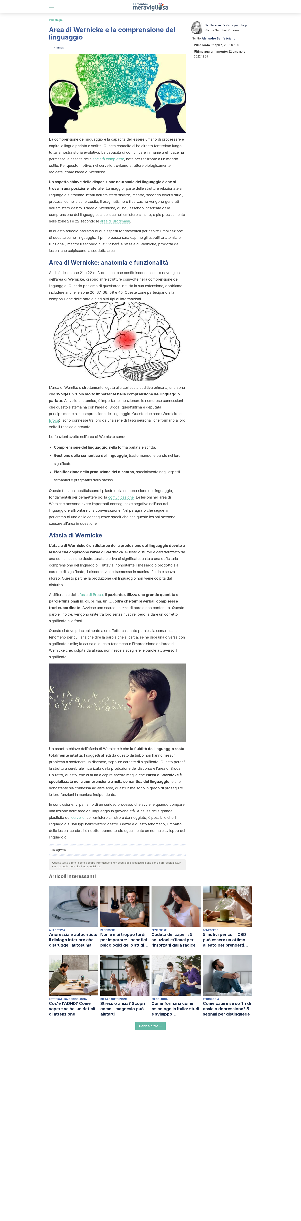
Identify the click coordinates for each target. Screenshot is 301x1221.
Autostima (57, 930)
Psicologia (56, 19)
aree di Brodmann (115, 221)
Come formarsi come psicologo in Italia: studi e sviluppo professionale (175, 1009)
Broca (54, 420)
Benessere (107, 930)
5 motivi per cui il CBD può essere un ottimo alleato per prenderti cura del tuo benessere (226, 940)
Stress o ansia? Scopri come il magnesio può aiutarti (122, 1009)
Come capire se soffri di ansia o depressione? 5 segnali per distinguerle (227, 1009)
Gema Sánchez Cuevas (222, 30)
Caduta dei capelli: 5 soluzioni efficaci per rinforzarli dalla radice (174, 940)
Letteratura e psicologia (68, 999)
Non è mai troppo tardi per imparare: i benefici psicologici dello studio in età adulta (123, 940)
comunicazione (121, 497)
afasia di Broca (90, 594)
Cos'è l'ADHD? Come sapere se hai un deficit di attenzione (72, 1009)
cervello (78, 817)
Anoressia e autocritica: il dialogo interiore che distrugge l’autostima (73, 940)
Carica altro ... (150, 1026)
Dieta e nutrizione (114, 999)
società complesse (108, 159)
